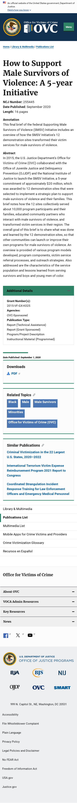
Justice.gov (9, 787)
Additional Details (20, 291)
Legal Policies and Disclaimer (20, 750)
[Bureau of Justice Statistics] (38, 678)
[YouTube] (31, 636)
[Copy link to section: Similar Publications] (42, 445)
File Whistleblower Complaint (20, 723)
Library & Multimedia (23, 46)
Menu (69, 27)
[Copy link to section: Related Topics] (33, 394)
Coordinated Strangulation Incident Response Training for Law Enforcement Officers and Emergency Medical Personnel (38, 489)
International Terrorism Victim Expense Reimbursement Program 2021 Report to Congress (36, 470)
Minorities (15, 412)
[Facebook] (7, 636)
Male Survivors (45, 402)
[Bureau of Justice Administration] (14, 676)
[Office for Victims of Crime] (38, 690)
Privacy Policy (11, 741)
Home (6, 46)
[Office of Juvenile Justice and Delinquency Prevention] (15, 691)
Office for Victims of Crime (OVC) (32, 422)
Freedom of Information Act (19, 768)
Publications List (45, 46)
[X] (19, 636)
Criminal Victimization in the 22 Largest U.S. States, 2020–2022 (36, 454)
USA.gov (7, 777)
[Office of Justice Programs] (12, 27)
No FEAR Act (10, 759)
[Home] (42, 27)
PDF (14, 373)
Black (12, 402)
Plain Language (11, 732)
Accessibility (10, 714)
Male (25, 402)
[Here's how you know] (38, 6)
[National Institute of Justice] (62, 676)
